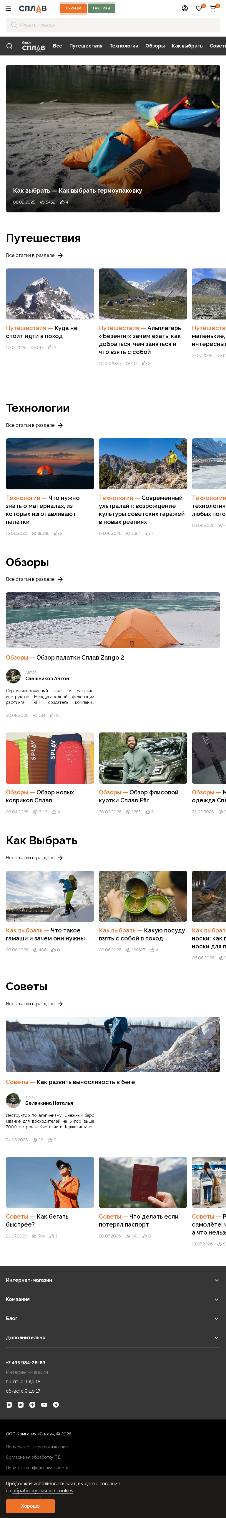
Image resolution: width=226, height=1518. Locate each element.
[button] (8, 8)
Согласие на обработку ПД (33, 1457)
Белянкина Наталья (49, 1103)
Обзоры (155, 46)
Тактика (101, 8)
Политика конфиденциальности (37, 1467)
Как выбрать (187, 46)
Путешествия (85, 46)
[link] (9, 46)
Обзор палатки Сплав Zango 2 (80, 657)
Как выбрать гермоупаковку (100, 190)
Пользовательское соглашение (37, 1447)
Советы (21, 1082)
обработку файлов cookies (42, 1491)
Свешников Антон (47, 678)
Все (57, 46)
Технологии (123, 46)
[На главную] (33, 8)
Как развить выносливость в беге (85, 1082)
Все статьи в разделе (30, 255)
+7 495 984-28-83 (25, 1362)
